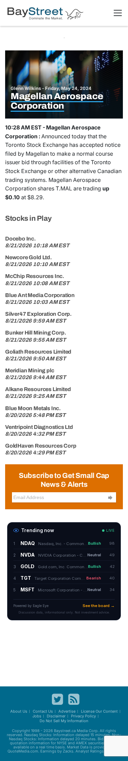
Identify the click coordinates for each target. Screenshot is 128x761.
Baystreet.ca (65, 730)
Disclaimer (56, 716)
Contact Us (43, 711)
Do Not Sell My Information (64, 720)
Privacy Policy (83, 716)
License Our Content (99, 711)
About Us (18, 711)
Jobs (36, 716)
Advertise (66, 711)
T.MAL (64, 188)
